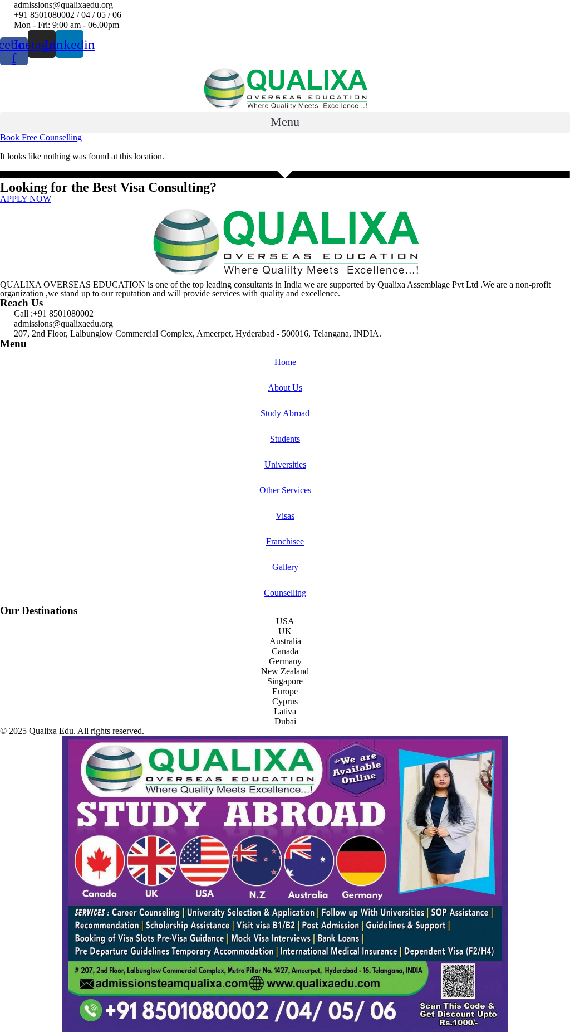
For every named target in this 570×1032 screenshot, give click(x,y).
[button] (285, 122)
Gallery (285, 567)
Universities (285, 464)
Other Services (285, 490)
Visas (285, 515)
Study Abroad (285, 413)
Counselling (285, 592)
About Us (285, 387)
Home (285, 362)
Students (285, 439)
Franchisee (285, 541)
